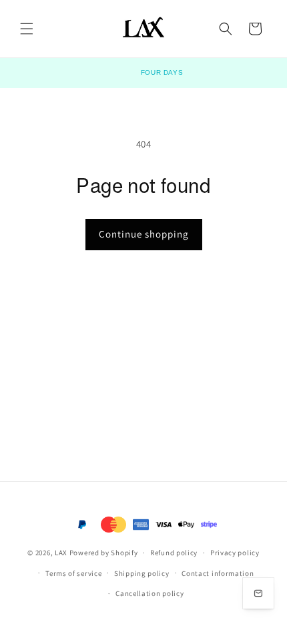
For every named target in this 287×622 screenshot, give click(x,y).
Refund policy (174, 552)
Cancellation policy (149, 593)
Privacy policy (235, 552)
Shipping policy (142, 573)
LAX (61, 552)
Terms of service (73, 573)
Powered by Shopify (103, 552)
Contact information (218, 573)
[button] (26, 28)
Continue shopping (144, 234)
